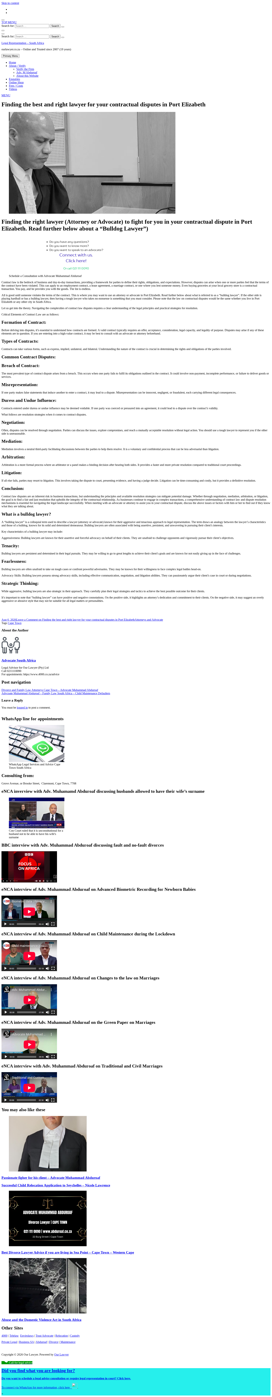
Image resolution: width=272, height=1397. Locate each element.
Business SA (26, 1342)
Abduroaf (41, 1342)
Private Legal (9, 1342)
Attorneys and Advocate (149, 619)
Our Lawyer (61, 1354)
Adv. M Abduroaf (26, 72)
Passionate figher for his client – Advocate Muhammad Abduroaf (50, 1178)
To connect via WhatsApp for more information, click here (36, 1387)
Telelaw (14, 1335)
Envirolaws (26, 1335)
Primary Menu (10, 56)
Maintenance (67, 1342)
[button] (5, 95)
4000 (4, 1335)
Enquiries (14, 79)
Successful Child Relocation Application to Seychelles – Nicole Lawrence (55, 1185)
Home (12, 62)
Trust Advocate (44, 1335)
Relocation (61, 1335)
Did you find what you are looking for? (38, 1370)
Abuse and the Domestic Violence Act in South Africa (41, 1320)
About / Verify (17, 65)
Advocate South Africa (18, 660)
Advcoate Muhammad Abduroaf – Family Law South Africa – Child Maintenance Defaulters (55, 693)
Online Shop (16, 82)
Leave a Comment (75, 619)
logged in (22, 707)
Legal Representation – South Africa (22, 43)
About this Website (27, 75)
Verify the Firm (25, 69)
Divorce (53, 1342)
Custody (75, 1335)
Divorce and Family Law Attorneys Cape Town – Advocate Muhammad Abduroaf (49, 690)
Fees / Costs (16, 85)
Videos (13, 89)
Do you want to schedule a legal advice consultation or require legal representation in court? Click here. (66, 1378)
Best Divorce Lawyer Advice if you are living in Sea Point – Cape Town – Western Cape (67, 1252)
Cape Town (14, 623)
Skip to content (10, 3)
